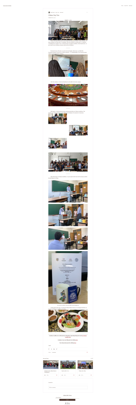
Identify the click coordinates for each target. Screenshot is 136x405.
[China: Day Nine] (85, 364)
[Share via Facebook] (48, 349)
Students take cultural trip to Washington (50, 371)
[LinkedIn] (68, 403)
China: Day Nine (82, 371)
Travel (50, 345)
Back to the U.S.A (65, 371)
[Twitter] (65, 403)
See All (92, 358)
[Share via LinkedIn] (54, 349)
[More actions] (87, 12)
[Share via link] (56, 349)
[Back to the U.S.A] (68, 364)
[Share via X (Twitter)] (51, 349)
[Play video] (68, 66)
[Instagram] (67, 403)
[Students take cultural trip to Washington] (50, 364)
